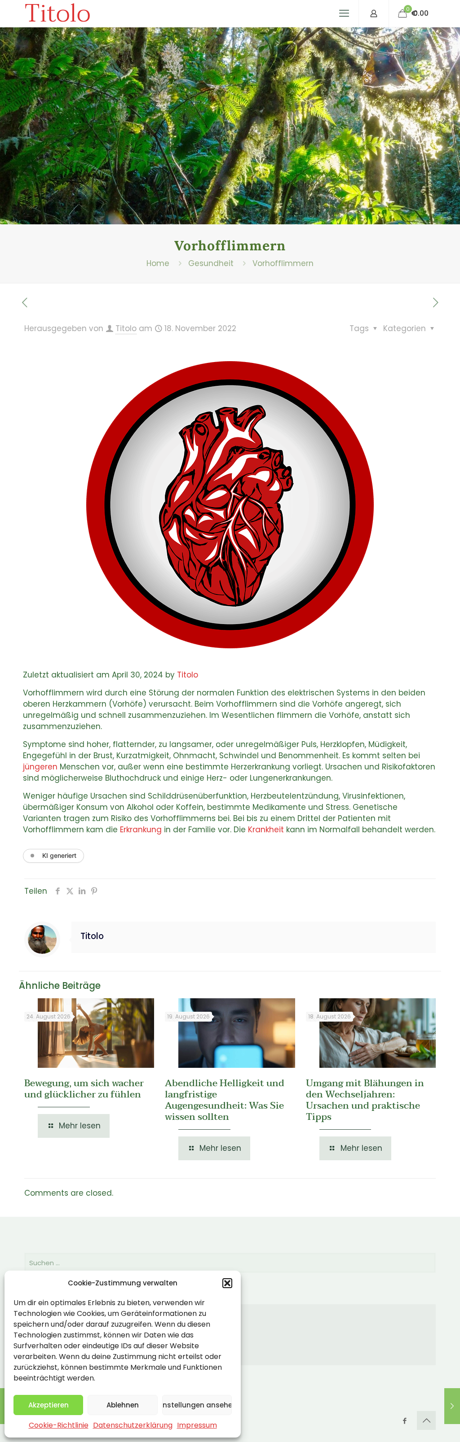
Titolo (57, 13)
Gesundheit (211, 263)
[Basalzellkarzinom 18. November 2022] (452, 1406)
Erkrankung (141, 829)
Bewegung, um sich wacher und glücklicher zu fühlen (84, 1088)
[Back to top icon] (426, 1420)
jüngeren (40, 766)
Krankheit (266, 829)
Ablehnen (122, 1405)
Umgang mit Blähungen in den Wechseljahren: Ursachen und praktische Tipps (365, 1100)
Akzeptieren (48, 1405)
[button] (227, 1283)
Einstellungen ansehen (197, 1405)
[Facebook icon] (404, 1420)
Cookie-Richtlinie (58, 1425)
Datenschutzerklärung (132, 1425)
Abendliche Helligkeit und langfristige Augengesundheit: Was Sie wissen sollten (224, 1100)
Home (157, 263)
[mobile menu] (344, 13)
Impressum (197, 1425)
